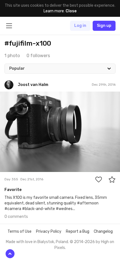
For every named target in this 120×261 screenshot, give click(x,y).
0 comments (16, 216)
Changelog (103, 231)
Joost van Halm (26, 96)
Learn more (54, 11)
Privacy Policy (48, 231)
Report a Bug (77, 231)
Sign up (104, 25)
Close (71, 11)
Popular (17, 68)
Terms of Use (20, 231)
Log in (80, 25)
